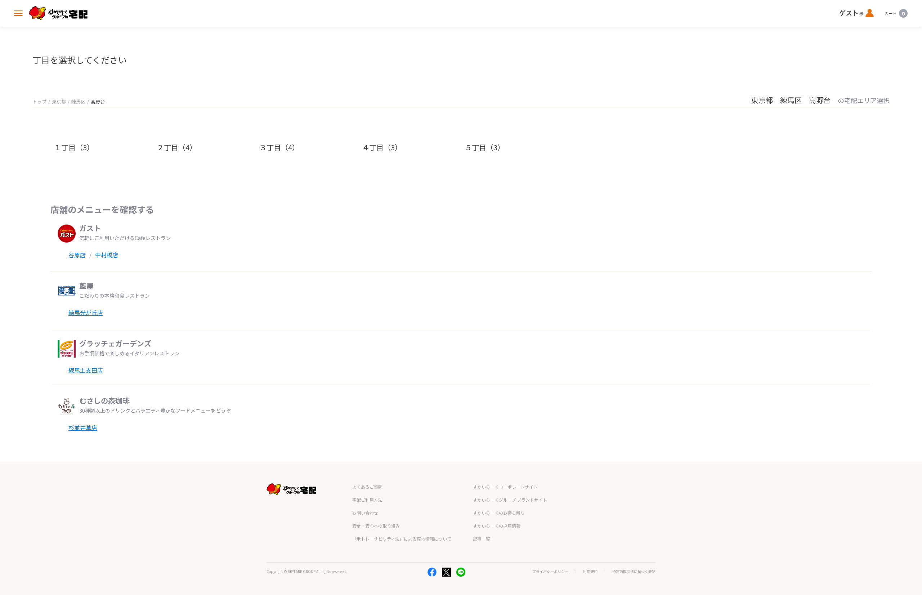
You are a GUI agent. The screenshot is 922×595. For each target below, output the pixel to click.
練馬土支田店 (85, 370)
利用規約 (590, 571)
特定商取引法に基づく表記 (633, 571)
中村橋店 (106, 254)
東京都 (59, 101)
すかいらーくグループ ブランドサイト (510, 500)
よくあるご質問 (367, 487)
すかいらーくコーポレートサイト (505, 487)
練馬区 (78, 101)
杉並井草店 (82, 427)
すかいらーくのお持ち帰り (499, 513)
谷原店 (77, 254)
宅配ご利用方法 (367, 500)
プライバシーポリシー (550, 571)
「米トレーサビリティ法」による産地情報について (401, 539)
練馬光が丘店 (85, 312)
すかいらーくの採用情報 (496, 526)
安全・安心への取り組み (376, 526)
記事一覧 (481, 539)
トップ (39, 101)
